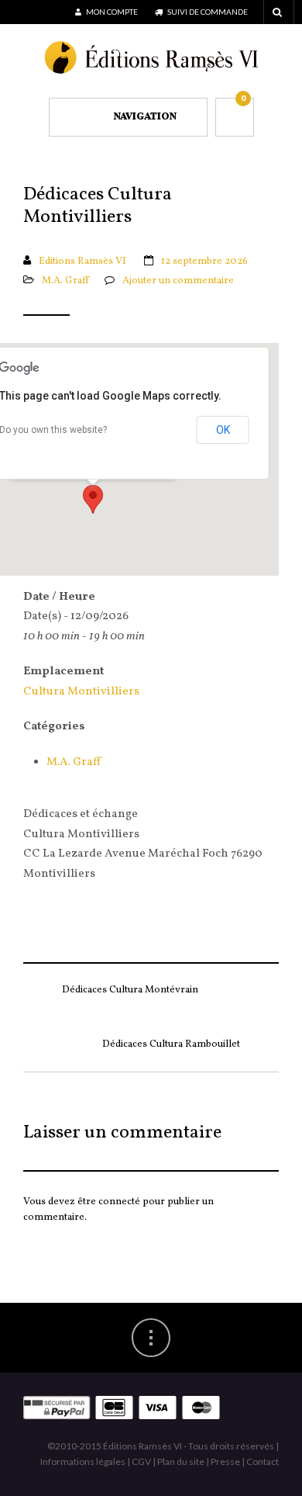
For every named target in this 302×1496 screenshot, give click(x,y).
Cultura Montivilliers (81, 692)
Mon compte (111, 11)
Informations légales (82, 1461)
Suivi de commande (207, 11)
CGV (141, 1461)
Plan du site (180, 1461)
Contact (262, 1461)
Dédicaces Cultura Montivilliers (97, 207)
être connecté (108, 1202)
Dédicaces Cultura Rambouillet (171, 1044)
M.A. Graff (65, 281)
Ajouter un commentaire (178, 281)
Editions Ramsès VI (82, 261)
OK (223, 430)
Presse (225, 1461)
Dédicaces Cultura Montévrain (130, 990)
